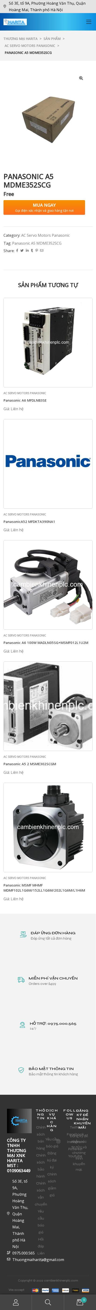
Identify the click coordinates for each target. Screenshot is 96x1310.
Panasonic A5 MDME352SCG (37, 243)
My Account (16, 1302)
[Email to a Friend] (42, 250)
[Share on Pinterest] (36, 250)
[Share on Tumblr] (32, 250)
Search (48, 1302)
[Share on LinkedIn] (27, 250)
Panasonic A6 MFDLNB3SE (25, 400)
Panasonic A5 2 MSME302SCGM (29, 763)
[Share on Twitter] (22, 250)
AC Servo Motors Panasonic (45, 235)
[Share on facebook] (17, 250)
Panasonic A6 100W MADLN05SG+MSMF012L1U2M (45, 642)
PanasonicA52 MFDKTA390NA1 (29, 521)
